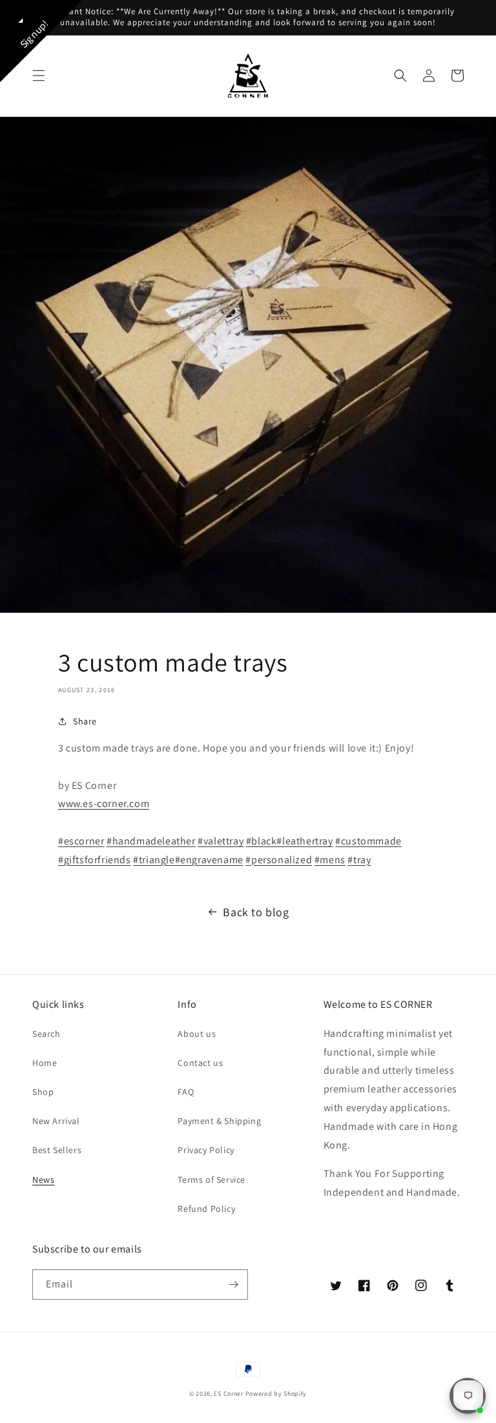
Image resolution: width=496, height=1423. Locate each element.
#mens (330, 859)
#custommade (368, 841)
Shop (43, 1092)
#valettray (220, 841)
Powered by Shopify (276, 1393)
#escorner (81, 841)
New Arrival (56, 1121)
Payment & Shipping (219, 1121)
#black (261, 841)
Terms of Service (211, 1179)
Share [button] (85, 721)
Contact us (200, 1063)
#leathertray (304, 841)
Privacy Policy (206, 1150)
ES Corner (228, 1393)
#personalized (278, 859)
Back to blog (256, 912)
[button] (39, 75)
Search (46, 1033)
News (43, 1179)
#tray (359, 859)
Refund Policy (206, 1208)
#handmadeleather (151, 841)
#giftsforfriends (94, 859)
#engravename (209, 859)
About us (197, 1033)
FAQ (186, 1092)
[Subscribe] (233, 1284)
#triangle (153, 859)
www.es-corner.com (103, 803)
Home (44, 1063)
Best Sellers (56, 1150)
